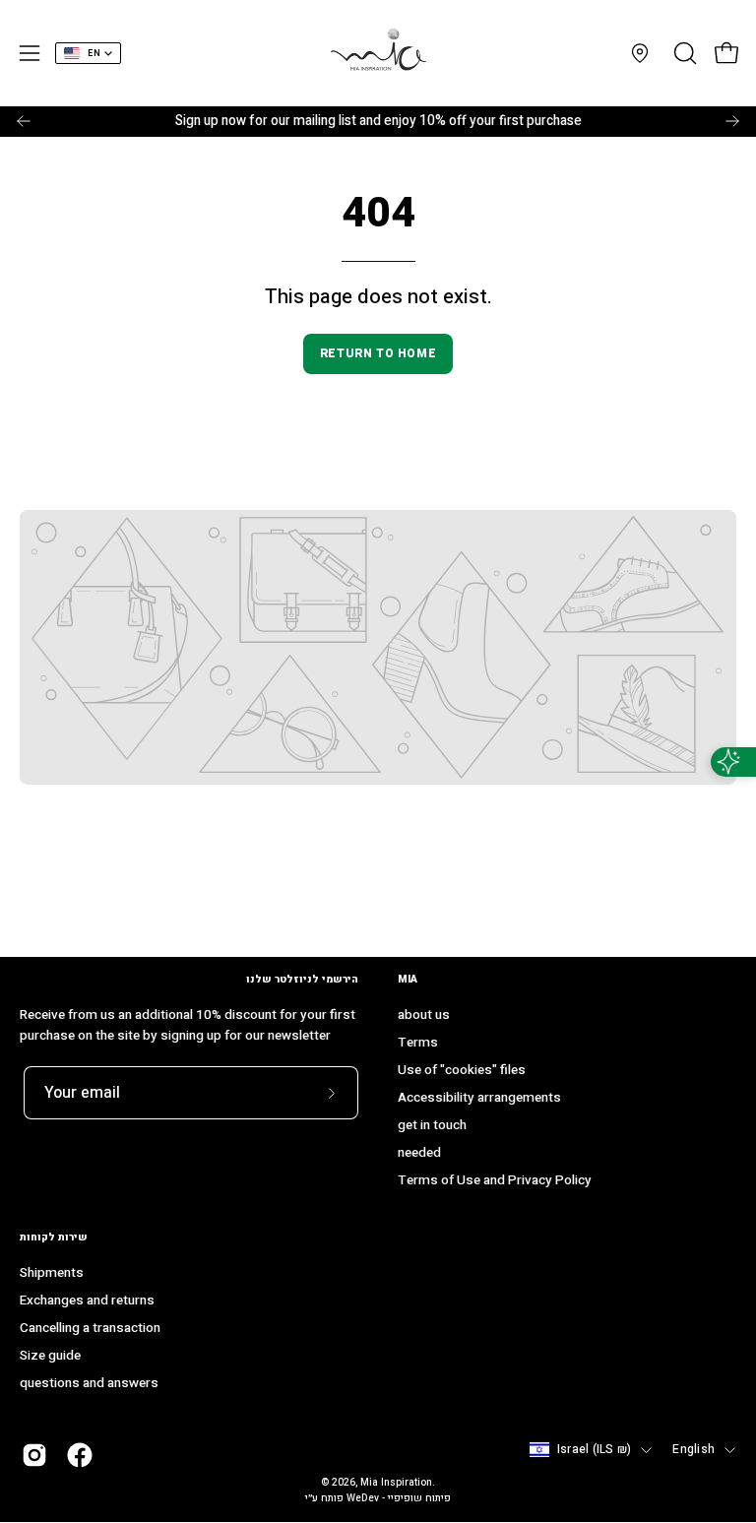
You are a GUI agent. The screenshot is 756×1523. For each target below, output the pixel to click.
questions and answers (89, 1384)
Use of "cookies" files (462, 1070)
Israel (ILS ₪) (594, 1449)
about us (424, 1015)
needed (419, 1153)
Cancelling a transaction (90, 1329)
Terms (418, 1042)
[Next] (732, 121)
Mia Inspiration (396, 1482)
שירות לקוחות (54, 1237)
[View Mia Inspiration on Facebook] (79, 1455)
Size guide (50, 1356)
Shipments (52, 1273)
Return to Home (378, 353)
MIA (407, 979)
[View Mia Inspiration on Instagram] (34, 1455)
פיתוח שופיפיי (419, 1498)
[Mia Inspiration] (378, 53)
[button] (683, 53)
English (693, 1449)
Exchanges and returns (87, 1301)
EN (94, 53)
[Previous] (23, 121)
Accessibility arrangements (479, 1098)
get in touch (432, 1125)
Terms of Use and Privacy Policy (495, 1180)
